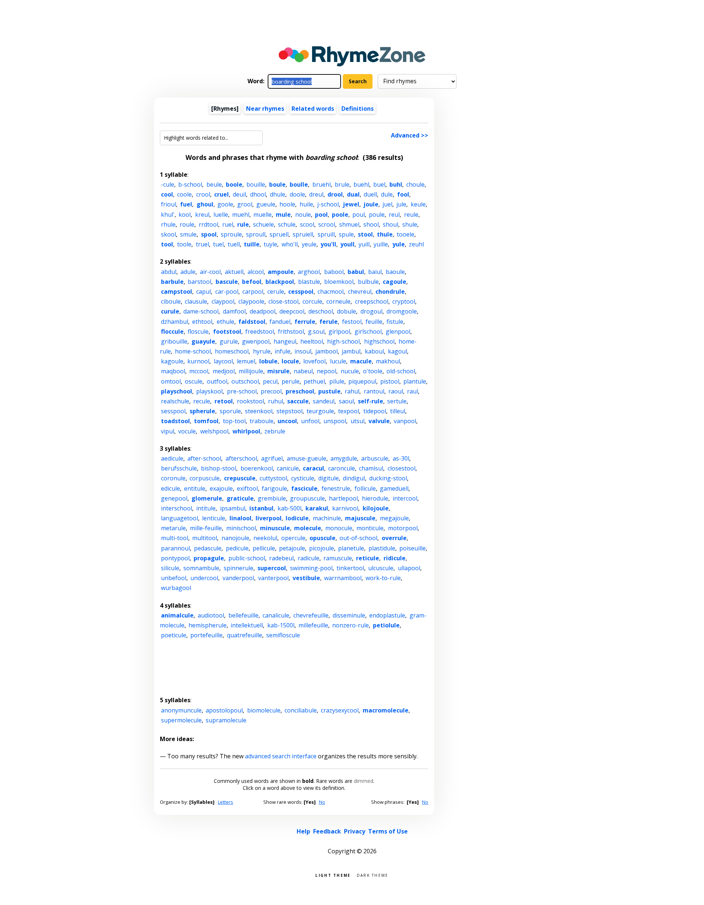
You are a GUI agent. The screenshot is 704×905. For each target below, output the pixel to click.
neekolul (265, 538)
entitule (194, 488)
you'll (328, 244)
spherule (202, 411)
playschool (176, 391)
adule (187, 272)
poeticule (173, 635)
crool (203, 194)
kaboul (374, 351)
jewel (351, 204)
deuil (239, 194)
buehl (361, 184)
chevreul (359, 291)
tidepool (374, 411)
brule (342, 184)
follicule (365, 488)
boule (277, 184)
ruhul (275, 401)
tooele (405, 234)
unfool (310, 421)
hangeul (285, 341)
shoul (390, 224)
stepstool (289, 411)
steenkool (258, 411)
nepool (326, 371)
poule (377, 214)
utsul (357, 421)
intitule (206, 508)
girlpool (339, 331)
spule (346, 234)
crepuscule (240, 478)
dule (387, 194)
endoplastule (387, 615)
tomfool (206, 421)
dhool (258, 194)
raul (412, 391)
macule (361, 361)
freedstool (259, 331)
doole (297, 194)
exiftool (247, 488)
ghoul (205, 204)
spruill (326, 234)
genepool (174, 498)
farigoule (274, 488)
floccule (172, 331)
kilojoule (376, 508)
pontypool (175, 558)
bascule (227, 282)
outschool (245, 381)
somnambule (201, 568)
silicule (170, 568)
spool (209, 234)
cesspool (301, 291)
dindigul (354, 478)
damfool (234, 311)
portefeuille (206, 635)
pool (321, 214)
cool (167, 194)
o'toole (372, 371)
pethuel (314, 381)
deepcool (291, 311)
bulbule (368, 282)
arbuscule (374, 458)
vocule (187, 431)
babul (356, 272)
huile (306, 204)
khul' (168, 214)
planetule (351, 548)
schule (287, 224)
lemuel (246, 361)
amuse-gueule (306, 458)
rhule (168, 224)
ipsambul (232, 508)
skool (168, 234)
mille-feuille (206, 528)
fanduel (280, 322)
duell (370, 194)
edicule (170, 488)
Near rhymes (265, 109)
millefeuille (313, 625)
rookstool (250, 401)
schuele (263, 224)
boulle (299, 184)
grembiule (272, 498)
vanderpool (238, 578)
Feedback (327, 831)
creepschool (371, 301)
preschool (300, 391)
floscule (198, 331)
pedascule (207, 548)
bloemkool (338, 282)
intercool (405, 498)
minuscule (275, 528)
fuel (186, 204)
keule (418, 204)
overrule (394, 538)
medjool (224, 371)
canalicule (276, 615)
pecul (270, 381)
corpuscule (205, 478)
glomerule (206, 498)
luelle (220, 214)
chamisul (371, 468)
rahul (352, 391)
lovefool (314, 361)
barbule (172, 282)
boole (234, 184)
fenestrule (336, 488)
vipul (167, 431)
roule (187, 224)
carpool (252, 291)
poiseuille (412, 548)
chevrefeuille (311, 615)
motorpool (403, 528)
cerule (275, 291)
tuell (234, 244)
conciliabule (301, 710)
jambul (351, 351)
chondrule (390, 291)
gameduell (394, 488)
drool (335, 194)
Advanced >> (409, 135)
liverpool (269, 518)
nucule (350, 371)
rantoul (374, 391)
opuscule (322, 538)
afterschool (241, 458)
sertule (397, 401)
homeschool (232, 351)
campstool (176, 291)
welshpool (214, 431)
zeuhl (416, 244)
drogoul (371, 311)
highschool (379, 341)
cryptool (403, 301)
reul (394, 214)
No (322, 802)
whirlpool (246, 431)
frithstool (291, 331)
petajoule (292, 548)
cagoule (394, 282)
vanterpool (273, 578)
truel (202, 244)
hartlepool (343, 498)
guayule (203, 341)
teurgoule (320, 411)
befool (251, 282)
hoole (287, 204)
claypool (223, 301)
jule (401, 204)
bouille (255, 184)
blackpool (279, 282)
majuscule (360, 518)
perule (291, 381)
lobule (268, 361)
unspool (334, 421)
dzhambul (174, 322)
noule (303, 214)
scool (307, 224)
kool (185, 214)
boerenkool (257, 468)
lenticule (213, 518)
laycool (223, 361)
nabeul (303, 371)
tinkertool (350, 568)
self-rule (370, 401)
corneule (338, 301)
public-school (246, 558)
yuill (364, 244)
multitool (204, 538)
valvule (379, 421)
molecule (307, 528)
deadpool (262, 311)
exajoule (221, 488)
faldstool (251, 322)
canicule (288, 468)
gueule (265, 204)
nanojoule (235, 538)
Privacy (354, 831)
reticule (367, 558)
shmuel (349, 224)
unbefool (173, 578)
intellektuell (247, 625)
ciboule (171, 301)
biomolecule (263, 710)
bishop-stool (218, 468)
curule (170, 311)
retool (223, 401)
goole (225, 204)
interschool (176, 508)
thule (385, 234)
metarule (173, 528)
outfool (217, 381)
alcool (255, 272)
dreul (316, 194)
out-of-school (358, 538)
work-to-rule (383, 578)
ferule (328, 322)
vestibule (306, 578)
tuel (218, 244)
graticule (240, 498)
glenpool (398, 331)
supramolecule (226, 720)
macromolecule (385, 710)
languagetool (179, 518)
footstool (227, 331)
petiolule (386, 625)
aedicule (172, 458)
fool (403, 194)
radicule (308, 558)
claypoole (251, 301)
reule (411, 214)
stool (365, 234)
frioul (168, 204)
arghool (309, 272)
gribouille (174, 341)
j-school (328, 204)
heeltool (311, 341)
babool (334, 272)
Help (303, 831)
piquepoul (362, 381)
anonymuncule (181, 710)
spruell (279, 234)
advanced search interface (280, 756)
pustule (329, 391)
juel (387, 204)
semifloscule (283, 635)
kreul (202, 214)
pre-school (242, 391)
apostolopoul (224, 710)
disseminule (349, 615)
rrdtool (208, 224)
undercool (204, 578)
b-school (190, 184)
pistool (389, 381)
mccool (198, 371)
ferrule (304, 322)
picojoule (321, 548)
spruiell (303, 234)
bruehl (321, 184)
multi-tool (174, 538)
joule (370, 204)
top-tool (234, 421)
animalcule (177, 615)
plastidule (381, 548)
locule (290, 361)
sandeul (323, 401)
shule (409, 224)
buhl (395, 184)
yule (398, 244)
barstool (199, 282)
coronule (173, 478)
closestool (401, 468)
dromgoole (401, 311)
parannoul (175, 548)
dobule (346, 311)
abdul (168, 272)
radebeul (281, 558)
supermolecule (181, 720)
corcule (312, 301)
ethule (225, 322)
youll (347, 244)
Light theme (333, 874)
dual (353, 194)
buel (379, 184)
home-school (193, 351)
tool (167, 244)
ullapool (409, 568)
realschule (175, 401)
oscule (193, 381)
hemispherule (207, 625)
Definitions (357, 109)
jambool (326, 351)
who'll (290, 244)
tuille (252, 244)
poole (340, 214)
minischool (241, 528)
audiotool (211, 615)
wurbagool (176, 588)
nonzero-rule (350, 625)
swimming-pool (311, 568)
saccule (298, 401)
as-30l (401, 458)
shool (371, 224)
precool (271, 391)
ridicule (395, 558)
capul (203, 291)
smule (188, 234)
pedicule (237, 548)
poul (358, 214)
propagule (209, 558)
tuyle (270, 244)
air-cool (210, 272)
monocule (338, 528)
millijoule (251, 371)
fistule (394, 322)
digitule (328, 478)
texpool (348, 411)
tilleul (397, 411)
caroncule (341, 468)
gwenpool (256, 341)
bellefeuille (243, 615)
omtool (171, 381)
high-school (343, 341)
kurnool (198, 361)
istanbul (261, 508)
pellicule (264, 548)
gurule (229, 341)
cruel (221, 194)
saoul (346, 401)
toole (184, 244)
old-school (400, 371)
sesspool (173, 411)
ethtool (202, 322)
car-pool (226, 291)
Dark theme (373, 874)
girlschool (368, 331)
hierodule (375, 498)
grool (244, 204)
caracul (313, 468)
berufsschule (179, 468)
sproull (255, 234)
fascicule (304, 488)
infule (282, 351)
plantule (414, 381)
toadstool (175, 421)
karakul (316, 508)
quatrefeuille (244, 635)
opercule (293, 538)
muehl (240, 214)
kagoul (397, 351)
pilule (336, 381)
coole (184, 194)
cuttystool (273, 478)
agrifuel (272, 458)
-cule (167, 184)
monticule (370, 528)
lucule (338, 361)
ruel (227, 224)
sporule (230, 411)
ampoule (281, 272)
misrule (278, 371)
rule (243, 224)
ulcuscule (380, 568)
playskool (209, 391)
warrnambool (343, 578)
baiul (375, 272)
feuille (374, 322)
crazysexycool (340, 710)
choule (415, 184)
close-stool (283, 301)
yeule (309, 244)
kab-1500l (280, 625)
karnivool (345, 508)
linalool (241, 518)
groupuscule (307, 498)
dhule (277, 194)
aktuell (234, 272)
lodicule (297, 518)
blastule (309, 282)
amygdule (343, 458)
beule (214, 184)
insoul (302, 351)
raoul (395, 391)
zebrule (274, 431)
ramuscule (337, 558)
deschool (320, 311)
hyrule (262, 351)
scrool (326, 224)
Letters (225, 802)
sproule (231, 234)
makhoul (388, 361)
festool (352, 322)
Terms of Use (388, 831)
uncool (287, 421)
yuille (381, 244)
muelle (262, 214)
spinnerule (238, 568)
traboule (262, 421)
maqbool (173, 371)
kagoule (172, 361)
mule (283, 214)
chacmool (331, 291)
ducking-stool (388, 478)
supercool (271, 568)
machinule (327, 518)
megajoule (394, 518)
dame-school (201, 311)
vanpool (405, 421)
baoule (395, 272)
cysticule (302, 478)
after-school (204, 458)
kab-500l (289, 508)
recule (201, 401)
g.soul (316, 331)
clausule (196, 301)
